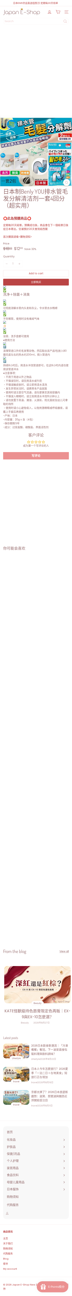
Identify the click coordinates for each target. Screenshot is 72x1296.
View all (64, 951)
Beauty (25, 1022)
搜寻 (5, 1263)
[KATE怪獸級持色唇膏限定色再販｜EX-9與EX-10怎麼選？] (37, 984)
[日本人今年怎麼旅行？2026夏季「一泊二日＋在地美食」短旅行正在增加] (16, 1074)
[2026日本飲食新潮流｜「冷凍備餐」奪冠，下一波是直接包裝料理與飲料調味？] (16, 1051)
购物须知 (8, 1248)
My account (10, 1269)
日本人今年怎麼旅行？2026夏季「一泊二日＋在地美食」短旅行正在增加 (49, 1073)
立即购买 (36, 282)
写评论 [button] (36, 456)
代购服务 (8, 1253)
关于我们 (8, 1243)
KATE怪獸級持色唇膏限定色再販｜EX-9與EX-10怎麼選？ (37, 1013)
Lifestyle (35, 1059)
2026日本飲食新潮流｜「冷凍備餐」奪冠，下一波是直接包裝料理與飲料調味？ (49, 1050)
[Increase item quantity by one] (19, 263)
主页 (5, 1238)
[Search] (65, 21)
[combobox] (36, 21)
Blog (5, 1258)
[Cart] (58, 12)
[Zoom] (66, 182)
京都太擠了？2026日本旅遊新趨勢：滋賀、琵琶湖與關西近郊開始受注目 (49, 1096)
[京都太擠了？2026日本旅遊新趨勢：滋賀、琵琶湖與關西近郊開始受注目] (16, 1097)
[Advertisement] (36, 72)
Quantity (9, 256)
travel (34, 1082)
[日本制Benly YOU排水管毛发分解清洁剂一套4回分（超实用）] (23, 587)
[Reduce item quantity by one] (6, 263)
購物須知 (25, 237)
